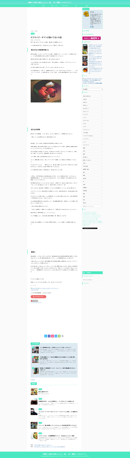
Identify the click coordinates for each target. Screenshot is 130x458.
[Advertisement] (54, 19)
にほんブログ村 (34, 289)
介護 (96, 218)
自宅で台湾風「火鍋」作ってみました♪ (43, 445)
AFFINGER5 (86, 456)
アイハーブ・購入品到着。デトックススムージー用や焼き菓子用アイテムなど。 (57, 425)
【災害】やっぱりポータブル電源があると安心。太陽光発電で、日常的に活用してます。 (95, 46)
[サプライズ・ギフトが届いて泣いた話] (56, 336)
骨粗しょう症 (86, 224)
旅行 (76, 5)
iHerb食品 (93, 213)
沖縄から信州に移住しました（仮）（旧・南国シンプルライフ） (50, 2)
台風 (90, 221)
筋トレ (94, 221)
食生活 (43, 5)
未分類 (33, 379)
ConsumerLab (86, 213)
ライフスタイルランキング (36, 302)
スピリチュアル (97, 216)
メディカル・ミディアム (88, 218)
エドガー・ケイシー (87, 216)
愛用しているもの (54, 5)
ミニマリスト (32, 5)
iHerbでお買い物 (65, 5)
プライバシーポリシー (88, 279)
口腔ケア (85, 221)
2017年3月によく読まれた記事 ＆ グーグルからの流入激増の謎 (49, 446)
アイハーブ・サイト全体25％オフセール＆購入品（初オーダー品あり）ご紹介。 (95, 58)
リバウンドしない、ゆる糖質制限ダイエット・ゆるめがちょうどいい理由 (56, 435)
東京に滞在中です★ (43, 391)
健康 (87, 5)
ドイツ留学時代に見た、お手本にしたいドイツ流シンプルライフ (55, 347)
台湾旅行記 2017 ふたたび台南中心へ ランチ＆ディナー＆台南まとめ (56, 401)
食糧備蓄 (99, 221)
